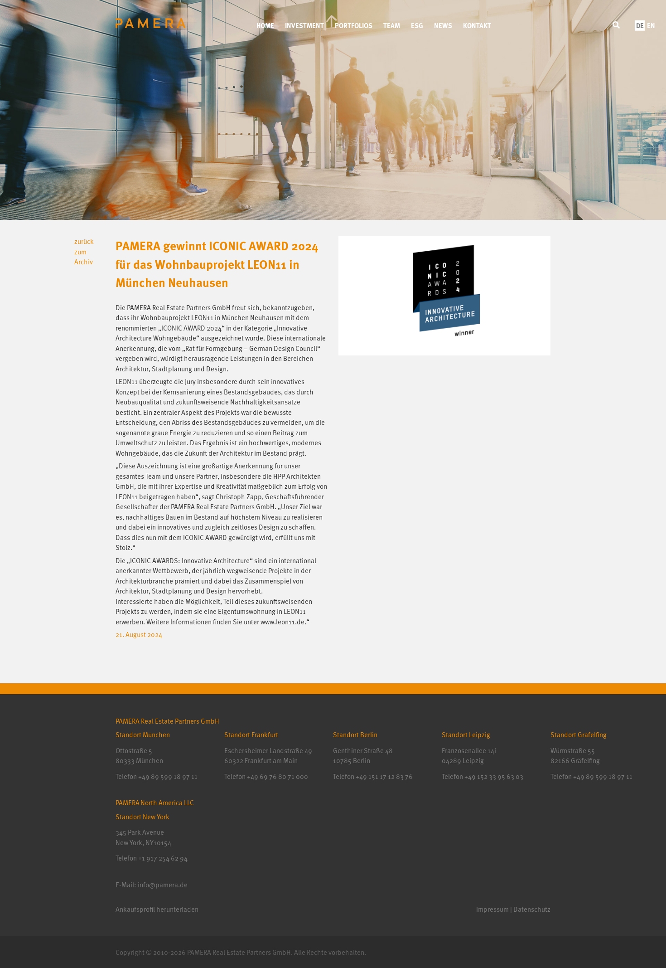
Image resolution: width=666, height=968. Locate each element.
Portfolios (353, 25)
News (443, 25)
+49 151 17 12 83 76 (383, 776)
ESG (417, 25)
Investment (304, 25)
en (651, 25)
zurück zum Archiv (84, 251)
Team (391, 25)
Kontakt (477, 25)
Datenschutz (531, 909)
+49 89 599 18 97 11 (168, 776)
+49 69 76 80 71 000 (277, 776)
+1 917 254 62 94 (163, 858)
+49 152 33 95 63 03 (493, 776)
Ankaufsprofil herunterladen (157, 909)
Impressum (492, 909)
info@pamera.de (163, 885)
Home (265, 25)
